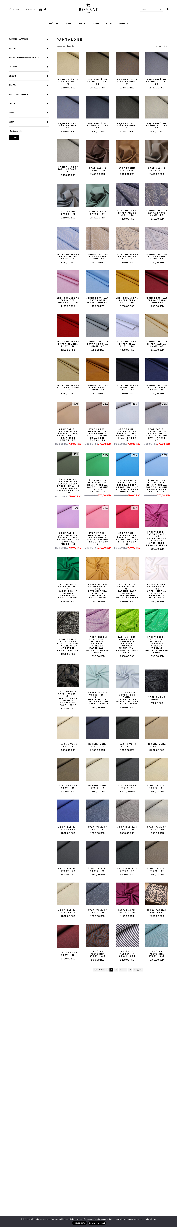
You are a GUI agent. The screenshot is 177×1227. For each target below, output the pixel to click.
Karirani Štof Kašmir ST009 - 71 (127, 82)
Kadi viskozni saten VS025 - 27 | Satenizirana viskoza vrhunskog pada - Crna (68, 698)
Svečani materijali (19, 39)
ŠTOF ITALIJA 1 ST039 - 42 (97, 828)
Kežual (13, 48)
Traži (14, 137)
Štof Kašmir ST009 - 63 (127, 169)
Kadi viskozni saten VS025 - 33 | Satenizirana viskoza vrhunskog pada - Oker (97, 591)
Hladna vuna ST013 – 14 (97, 787)
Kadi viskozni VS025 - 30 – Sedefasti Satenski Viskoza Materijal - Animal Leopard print (97, 644)
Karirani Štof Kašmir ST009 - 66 (156, 126)
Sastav (12, 85)
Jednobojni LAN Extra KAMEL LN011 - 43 (97, 388)
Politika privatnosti (97, 1223)
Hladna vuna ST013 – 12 (68, 954)
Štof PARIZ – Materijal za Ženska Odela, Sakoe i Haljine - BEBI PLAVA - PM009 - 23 (157, 486)
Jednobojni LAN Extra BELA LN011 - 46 (127, 344)
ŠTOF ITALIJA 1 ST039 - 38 (97, 870)
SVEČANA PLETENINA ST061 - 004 (127, 954)
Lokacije (123, 23)
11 (130, 970)
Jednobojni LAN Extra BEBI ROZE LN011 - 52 (68, 300)
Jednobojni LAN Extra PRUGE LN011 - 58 (127, 213)
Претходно (99, 970)
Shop (68, 23)
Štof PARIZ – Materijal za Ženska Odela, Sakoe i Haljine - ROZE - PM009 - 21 (98, 538)
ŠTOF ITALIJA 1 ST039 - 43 (68, 828)
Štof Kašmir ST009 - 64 (97, 169)
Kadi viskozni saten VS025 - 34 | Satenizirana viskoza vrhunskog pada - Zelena (68, 591)
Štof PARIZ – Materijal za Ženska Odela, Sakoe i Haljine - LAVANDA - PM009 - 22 (68, 538)
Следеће (137, 970)
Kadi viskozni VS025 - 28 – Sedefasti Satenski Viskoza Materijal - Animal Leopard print (156, 644)
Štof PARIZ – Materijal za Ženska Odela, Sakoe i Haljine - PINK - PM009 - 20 (127, 538)
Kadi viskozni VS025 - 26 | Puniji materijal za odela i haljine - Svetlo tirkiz (98, 698)
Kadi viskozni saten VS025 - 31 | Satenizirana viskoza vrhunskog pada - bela (157, 591)
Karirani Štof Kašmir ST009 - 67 (127, 126)
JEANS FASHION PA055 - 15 (157, 911)
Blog (109, 23)
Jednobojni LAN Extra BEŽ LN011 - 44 (68, 388)
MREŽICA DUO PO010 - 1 (157, 698)
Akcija (82, 23)
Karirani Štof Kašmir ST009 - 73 (68, 82)
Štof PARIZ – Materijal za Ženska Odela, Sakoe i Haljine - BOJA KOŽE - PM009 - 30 (68, 434)
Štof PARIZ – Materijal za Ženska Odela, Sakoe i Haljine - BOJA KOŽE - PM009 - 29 (98, 434)
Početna (53, 23)
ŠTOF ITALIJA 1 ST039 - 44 (157, 787)
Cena (11, 122)
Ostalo (13, 67)
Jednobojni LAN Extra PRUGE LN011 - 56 (68, 257)
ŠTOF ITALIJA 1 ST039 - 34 (97, 911)
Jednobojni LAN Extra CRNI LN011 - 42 (127, 388)
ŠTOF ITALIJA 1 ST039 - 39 (68, 870)
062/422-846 (31, 9)
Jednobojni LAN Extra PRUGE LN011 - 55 (97, 257)
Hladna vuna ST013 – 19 (68, 745)
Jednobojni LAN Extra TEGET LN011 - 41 (157, 388)
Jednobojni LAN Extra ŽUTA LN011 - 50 (127, 300)
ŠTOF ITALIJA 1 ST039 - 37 (127, 870)
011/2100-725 (18, 9)
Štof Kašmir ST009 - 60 (97, 213)
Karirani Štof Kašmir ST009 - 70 (156, 82)
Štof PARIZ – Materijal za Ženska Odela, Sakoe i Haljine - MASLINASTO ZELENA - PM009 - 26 (68, 486)
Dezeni (12, 76)
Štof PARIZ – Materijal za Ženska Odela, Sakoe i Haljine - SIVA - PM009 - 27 (157, 434)
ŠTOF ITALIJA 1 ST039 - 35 (68, 911)
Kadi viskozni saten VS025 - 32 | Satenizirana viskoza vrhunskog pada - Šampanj (127, 591)
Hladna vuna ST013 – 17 (127, 745)
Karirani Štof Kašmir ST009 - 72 (97, 82)
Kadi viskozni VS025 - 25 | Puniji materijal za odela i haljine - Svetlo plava (127, 698)
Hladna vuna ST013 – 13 (127, 787)
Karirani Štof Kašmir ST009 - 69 (68, 126)
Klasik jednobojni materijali (24, 58)
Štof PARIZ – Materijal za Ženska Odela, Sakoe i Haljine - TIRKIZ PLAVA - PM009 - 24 (127, 486)
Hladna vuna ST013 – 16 (156, 745)
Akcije (12, 104)
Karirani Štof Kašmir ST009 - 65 (68, 169)
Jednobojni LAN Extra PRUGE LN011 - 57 (157, 213)
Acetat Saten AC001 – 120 (127, 911)
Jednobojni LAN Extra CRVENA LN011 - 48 (68, 344)
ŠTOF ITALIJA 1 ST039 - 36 (157, 870)
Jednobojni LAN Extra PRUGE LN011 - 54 (127, 257)
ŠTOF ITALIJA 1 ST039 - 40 (157, 828)
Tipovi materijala (18, 94)
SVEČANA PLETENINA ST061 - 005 (98, 954)
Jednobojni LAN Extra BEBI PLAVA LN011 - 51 (97, 300)
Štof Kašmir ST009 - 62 (156, 169)
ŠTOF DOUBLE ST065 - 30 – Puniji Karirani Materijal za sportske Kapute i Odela (68, 644)
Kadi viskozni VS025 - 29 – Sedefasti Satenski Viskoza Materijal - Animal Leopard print (127, 644)
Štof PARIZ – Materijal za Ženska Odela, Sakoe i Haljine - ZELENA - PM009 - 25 (98, 486)
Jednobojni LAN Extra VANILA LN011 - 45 (157, 344)
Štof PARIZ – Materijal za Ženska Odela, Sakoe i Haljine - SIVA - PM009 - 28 (127, 434)
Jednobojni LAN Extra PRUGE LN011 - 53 (157, 257)
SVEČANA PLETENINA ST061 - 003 (157, 954)
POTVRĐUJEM (80, 1223)
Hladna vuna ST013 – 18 (97, 745)
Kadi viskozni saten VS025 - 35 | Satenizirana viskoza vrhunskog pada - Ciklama (156, 538)
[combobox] (71, 46)
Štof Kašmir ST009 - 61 (68, 213)
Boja (11, 113)
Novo (96, 23)
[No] (173, 1221)
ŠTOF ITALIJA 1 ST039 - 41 (127, 828)
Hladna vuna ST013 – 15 (68, 787)
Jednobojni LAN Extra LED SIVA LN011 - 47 (97, 344)
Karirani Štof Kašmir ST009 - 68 (97, 126)
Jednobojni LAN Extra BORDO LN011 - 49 (157, 300)
